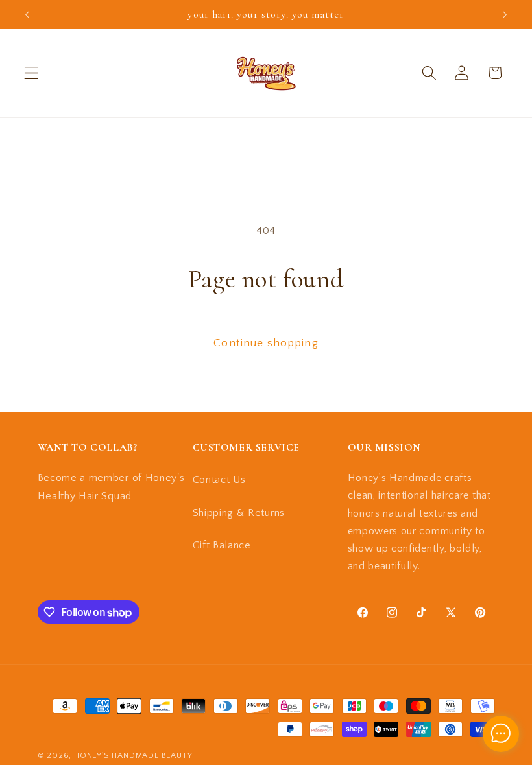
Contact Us (219, 480)
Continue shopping (266, 342)
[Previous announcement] (27, 14)
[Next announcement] (504, 14)
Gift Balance (222, 545)
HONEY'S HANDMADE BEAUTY (133, 755)
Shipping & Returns (239, 513)
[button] (31, 72)
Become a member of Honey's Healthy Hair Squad (111, 486)
